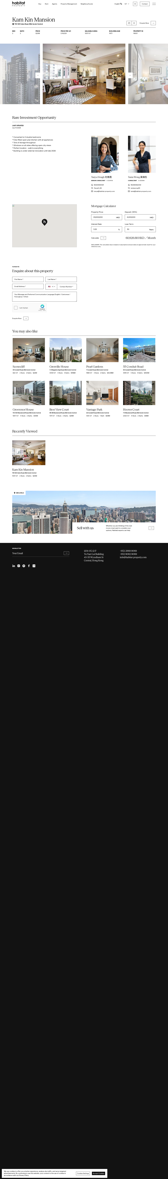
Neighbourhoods (87, 4)
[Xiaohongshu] (33, 566)
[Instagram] (18, 566)
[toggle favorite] (134, 23)
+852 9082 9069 (128, 554)
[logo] (18, 3)
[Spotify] (23, 566)
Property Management (69, 4)
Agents (54, 4)
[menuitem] (13, 566)
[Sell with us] (84, 512)
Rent (46, 4)
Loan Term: (129, 224)
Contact (145, 4)
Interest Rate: (96, 224)
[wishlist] (135, 4)
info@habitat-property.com (133, 557)
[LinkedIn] (13, 566)
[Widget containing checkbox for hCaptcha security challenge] (29, 307)
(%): (131, 212)
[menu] (154, 4)
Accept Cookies (98, 1173)
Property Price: (97, 212)
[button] (51, 286)
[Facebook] (28, 566)
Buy (40, 4)
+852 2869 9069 (128, 550)
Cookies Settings (83, 1173)
